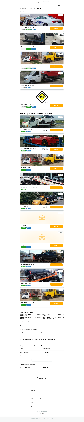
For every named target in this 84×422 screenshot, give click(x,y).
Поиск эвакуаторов (30, 5)
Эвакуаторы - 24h (25, 225)
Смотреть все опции (42, 360)
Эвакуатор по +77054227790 (28, 245)
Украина (42, 413)
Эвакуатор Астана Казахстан (28, 264)
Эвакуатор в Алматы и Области (28, 148)
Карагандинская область (40, 5)
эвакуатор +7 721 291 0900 (27, 85)
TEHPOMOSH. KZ (25, 66)
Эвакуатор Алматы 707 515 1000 (29, 187)
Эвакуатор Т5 (24, 206)
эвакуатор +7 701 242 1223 (27, 104)
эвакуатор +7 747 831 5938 (27, 27)
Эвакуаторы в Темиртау (52, 5)
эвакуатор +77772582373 (27, 283)
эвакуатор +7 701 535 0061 (27, 302)
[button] (62, 39)
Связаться (56, 28)
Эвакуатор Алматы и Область (28, 129)
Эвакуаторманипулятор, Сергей (28, 46)
